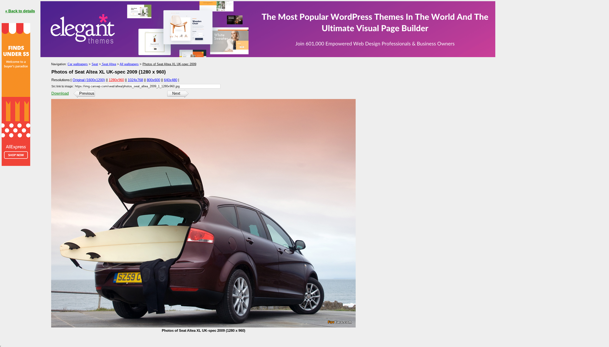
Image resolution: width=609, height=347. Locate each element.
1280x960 (116, 80)
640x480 (170, 80)
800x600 (153, 80)
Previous (86, 93)
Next (176, 93)
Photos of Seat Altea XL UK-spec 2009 (169, 64)
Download (60, 93)
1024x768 (135, 80)
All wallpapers (129, 64)
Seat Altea (108, 64)
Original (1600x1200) (89, 80)
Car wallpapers (78, 64)
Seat (95, 64)
